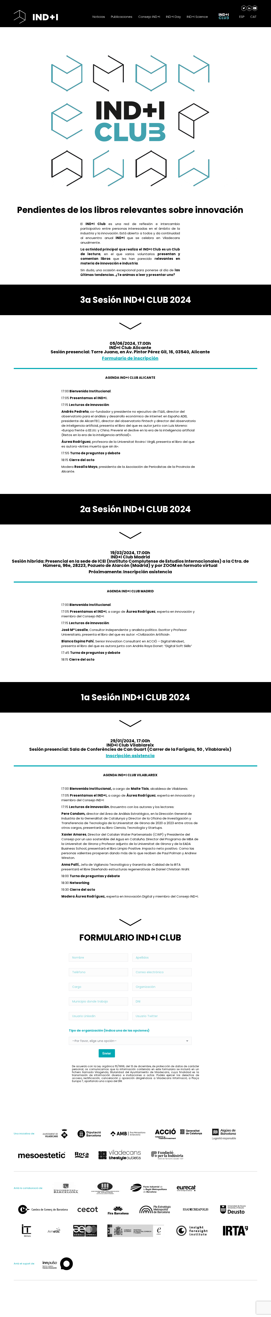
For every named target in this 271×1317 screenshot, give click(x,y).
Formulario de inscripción (130, 358)
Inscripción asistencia (130, 756)
